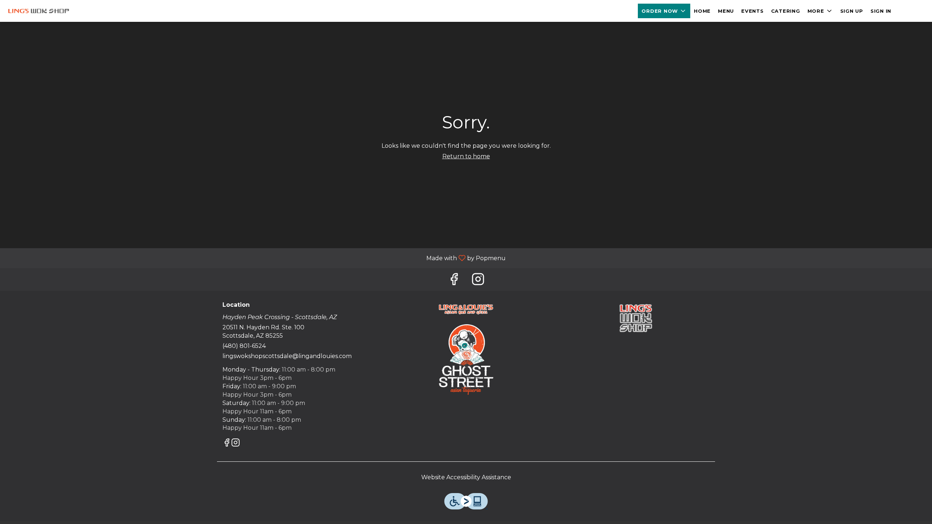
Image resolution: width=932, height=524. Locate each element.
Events (752, 11)
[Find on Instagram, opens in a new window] (478, 281)
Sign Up (851, 11)
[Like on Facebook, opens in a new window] (454, 281)
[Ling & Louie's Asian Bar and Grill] (466, 308)
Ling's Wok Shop (635, 318)
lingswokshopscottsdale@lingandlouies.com (287, 356)
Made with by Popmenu (255, 258)
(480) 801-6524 (244, 345)
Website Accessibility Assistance (466, 477)
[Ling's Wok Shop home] (38, 11)
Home (702, 11)
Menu (726, 11)
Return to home (466, 156)
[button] (664, 11)
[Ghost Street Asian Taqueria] (466, 359)
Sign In (880, 11)
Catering (785, 11)
